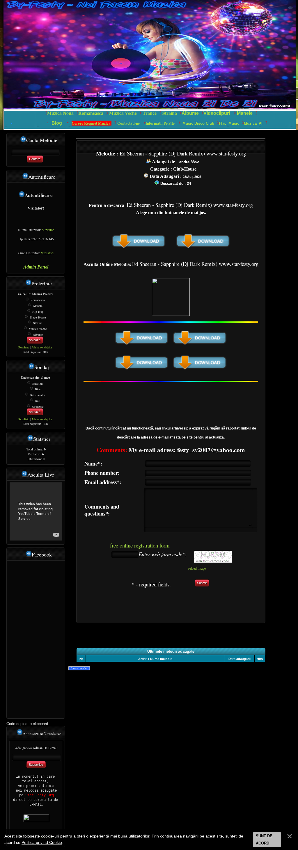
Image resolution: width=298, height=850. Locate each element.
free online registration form (140, 545)
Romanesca (38, 300)
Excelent (37, 383)
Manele (245, 113)
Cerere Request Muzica (91, 123)
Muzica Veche (38, 329)
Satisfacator (37, 395)
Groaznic (38, 406)
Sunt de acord (264, 840)
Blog (57, 123)
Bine (38, 389)
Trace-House (38, 317)
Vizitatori (47, 252)
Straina (37, 323)
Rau (37, 401)
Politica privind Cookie (42, 842)
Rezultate (23, 347)
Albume (190, 113)
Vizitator (48, 229)
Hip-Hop (37, 311)
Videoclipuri (216, 113)
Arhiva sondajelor (41, 347)
